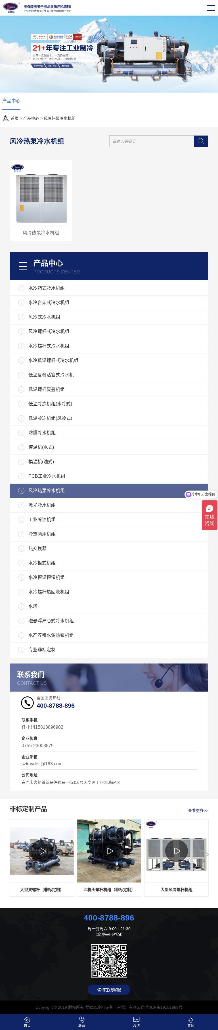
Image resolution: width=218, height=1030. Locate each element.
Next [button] (205, 854)
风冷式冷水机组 (44, 317)
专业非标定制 (42, 649)
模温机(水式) (41, 447)
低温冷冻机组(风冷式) (50, 418)
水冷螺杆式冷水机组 (48, 346)
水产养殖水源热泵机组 (51, 635)
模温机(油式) (41, 461)
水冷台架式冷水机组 (48, 302)
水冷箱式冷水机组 (46, 288)
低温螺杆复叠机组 (46, 389)
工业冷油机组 (42, 519)
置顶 (190, 1026)
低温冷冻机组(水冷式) (50, 403)
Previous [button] (12, 854)
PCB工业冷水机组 (46, 476)
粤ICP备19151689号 (164, 1007)
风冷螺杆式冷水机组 (48, 331)
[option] (42, 858)
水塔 (32, 606)
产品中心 (11, 100)
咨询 (136, 1026)
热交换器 (37, 548)
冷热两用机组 (42, 534)
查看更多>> (198, 810)
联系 (81, 1026)
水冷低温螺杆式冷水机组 (53, 360)
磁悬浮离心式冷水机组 (51, 620)
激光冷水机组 (42, 505)
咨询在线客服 (109, 989)
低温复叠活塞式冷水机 (51, 374)
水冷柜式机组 (42, 563)
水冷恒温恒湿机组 (46, 577)
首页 (15, 118)
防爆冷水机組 (42, 432)
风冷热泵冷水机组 (60, 118)
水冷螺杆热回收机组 (48, 591)
